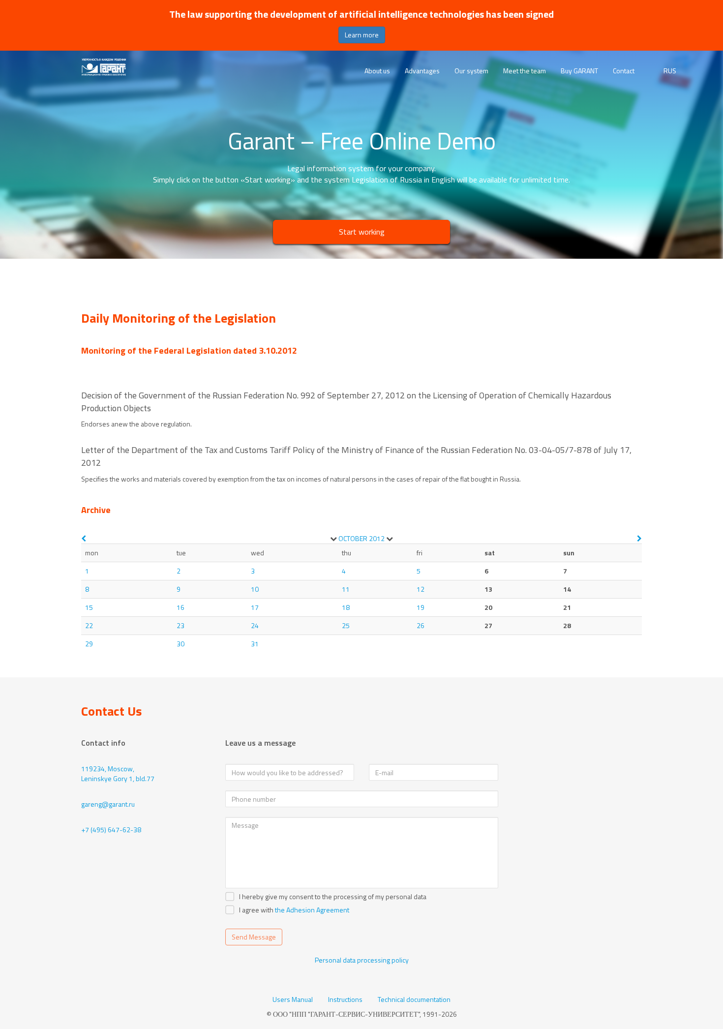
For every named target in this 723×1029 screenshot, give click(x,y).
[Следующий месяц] (639, 538)
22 (89, 625)
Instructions (345, 999)
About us (377, 70)
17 (255, 607)
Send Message (254, 937)
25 (346, 625)
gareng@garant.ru (108, 804)
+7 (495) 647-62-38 (111, 829)
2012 (377, 538)
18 (346, 607)
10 (255, 589)
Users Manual (292, 999)
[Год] (389, 538)
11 (346, 589)
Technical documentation (414, 999)
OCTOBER (352, 538)
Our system (471, 70)
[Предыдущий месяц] (83, 538)
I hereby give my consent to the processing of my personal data (332, 897)
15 (89, 607)
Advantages (422, 70)
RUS (669, 71)
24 (255, 625)
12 (420, 589)
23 (180, 625)
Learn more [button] (362, 35)
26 (420, 625)
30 (180, 643)
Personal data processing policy (362, 960)
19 (420, 607)
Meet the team (524, 70)
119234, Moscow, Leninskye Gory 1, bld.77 (117, 773)
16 (180, 607)
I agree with (256, 910)
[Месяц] (333, 538)
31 (255, 643)
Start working (362, 232)
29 (89, 643)
